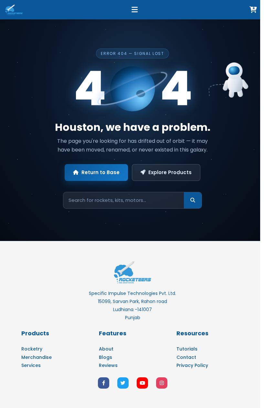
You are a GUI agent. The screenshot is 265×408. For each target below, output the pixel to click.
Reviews (108, 365)
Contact (186, 357)
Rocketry (31, 349)
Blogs (105, 357)
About (106, 349)
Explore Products (170, 172)
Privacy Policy (192, 365)
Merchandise (36, 357)
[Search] (193, 200)
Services (31, 365)
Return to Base (100, 172)
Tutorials (186, 349)
